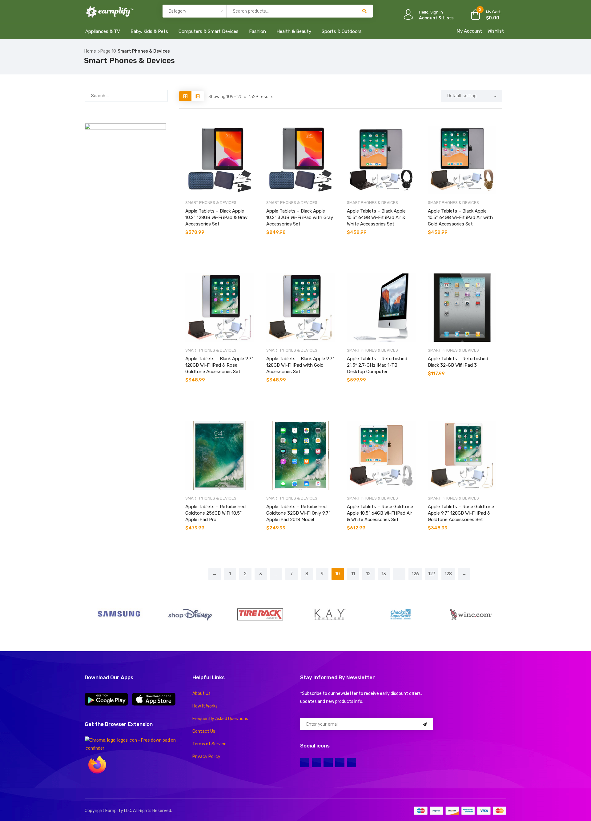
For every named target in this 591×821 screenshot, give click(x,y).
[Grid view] (185, 96)
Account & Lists (436, 18)
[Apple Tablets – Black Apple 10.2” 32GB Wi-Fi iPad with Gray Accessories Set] (300, 160)
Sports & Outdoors (342, 31)
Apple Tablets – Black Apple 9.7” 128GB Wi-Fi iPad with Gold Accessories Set (300, 365)
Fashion (257, 31)
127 (431, 573)
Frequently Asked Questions (220, 718)
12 (368, 573)
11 (353, 573)
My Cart (493, 12)
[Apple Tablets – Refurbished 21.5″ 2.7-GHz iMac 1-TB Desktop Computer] (381, 307)
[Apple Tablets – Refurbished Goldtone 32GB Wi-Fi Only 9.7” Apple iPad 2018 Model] (300, 455)
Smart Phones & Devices (210, 202)
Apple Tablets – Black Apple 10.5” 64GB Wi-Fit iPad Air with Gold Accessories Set (460, 217)
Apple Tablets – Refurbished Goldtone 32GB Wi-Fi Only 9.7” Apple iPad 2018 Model (298, 513)
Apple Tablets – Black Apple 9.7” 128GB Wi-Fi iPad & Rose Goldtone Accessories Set (219, 365)
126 (415, 573)
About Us (201, 693)
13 (383, 573)
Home (90, 51)
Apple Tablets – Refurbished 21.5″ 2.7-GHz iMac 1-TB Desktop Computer (377, 365)
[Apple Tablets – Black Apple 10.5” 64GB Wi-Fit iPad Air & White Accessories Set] (381, 160)
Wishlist (496, 31)
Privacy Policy (206, 756)
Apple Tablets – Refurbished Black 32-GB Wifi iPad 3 (458, 362)
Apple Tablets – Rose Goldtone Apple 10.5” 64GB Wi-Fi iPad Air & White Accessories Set (380, 513)
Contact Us (203, 731)
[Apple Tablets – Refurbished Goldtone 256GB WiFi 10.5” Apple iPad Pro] (219, 455)
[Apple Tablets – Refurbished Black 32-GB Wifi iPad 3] (462, 307)
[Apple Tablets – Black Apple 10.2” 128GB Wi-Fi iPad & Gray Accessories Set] (219, 160)
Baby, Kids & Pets (149, 31)
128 (448, 573)
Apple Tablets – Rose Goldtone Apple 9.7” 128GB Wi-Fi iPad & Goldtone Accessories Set (461, 513)
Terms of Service (209, 744)
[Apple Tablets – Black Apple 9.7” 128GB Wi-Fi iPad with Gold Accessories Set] (300, 307)
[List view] (197, 96)
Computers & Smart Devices (209, 31)
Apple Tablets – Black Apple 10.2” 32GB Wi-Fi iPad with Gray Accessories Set (299, 217)
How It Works (205, 706)
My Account (469, 31)
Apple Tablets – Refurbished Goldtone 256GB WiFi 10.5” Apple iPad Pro (215, 513)
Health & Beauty (293, 31)
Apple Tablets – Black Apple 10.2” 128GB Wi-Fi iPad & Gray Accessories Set (216, 217)
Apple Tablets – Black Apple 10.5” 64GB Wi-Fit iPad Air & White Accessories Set (376, 217)
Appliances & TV (102, 31)
